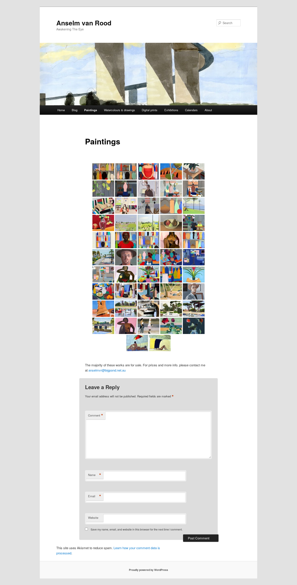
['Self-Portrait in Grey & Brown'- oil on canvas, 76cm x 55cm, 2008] (194, 291)
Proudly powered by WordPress (148, 570)
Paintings (90, 110)
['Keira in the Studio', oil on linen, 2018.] (126, 206)
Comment (95, 415)
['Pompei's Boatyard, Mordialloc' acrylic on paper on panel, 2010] (148, 309)
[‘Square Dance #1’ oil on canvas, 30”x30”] (126, 171)
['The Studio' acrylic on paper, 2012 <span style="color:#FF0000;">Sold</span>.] (103, 274)
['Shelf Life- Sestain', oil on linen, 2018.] (171, 206)
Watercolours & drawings (119, 110)
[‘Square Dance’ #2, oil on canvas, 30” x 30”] (103, 171)
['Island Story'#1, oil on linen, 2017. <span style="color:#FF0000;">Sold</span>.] (194, 206)
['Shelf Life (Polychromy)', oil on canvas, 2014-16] (148, 240)
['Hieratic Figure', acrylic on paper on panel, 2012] (126, 274)
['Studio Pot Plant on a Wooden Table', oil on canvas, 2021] (194, 171)
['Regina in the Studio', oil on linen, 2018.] (148, 206)
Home (61, 110)
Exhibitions (171, 110)
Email (94, 496)
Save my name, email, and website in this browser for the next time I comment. (136, 529)
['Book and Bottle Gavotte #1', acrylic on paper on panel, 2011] (148, 291)
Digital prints (149, 110)
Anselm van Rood (83, 22)
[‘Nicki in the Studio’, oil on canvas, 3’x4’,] (148, 171)
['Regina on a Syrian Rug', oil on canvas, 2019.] (103, 206)
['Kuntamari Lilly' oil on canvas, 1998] (126, 326)
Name (94, 474)
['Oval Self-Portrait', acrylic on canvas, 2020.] (148, 188)
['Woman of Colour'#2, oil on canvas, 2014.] (171, 240)
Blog (74, 110)
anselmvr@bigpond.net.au (107, 370)
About (208, 110)
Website (93, 518)
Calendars (191, 110)
